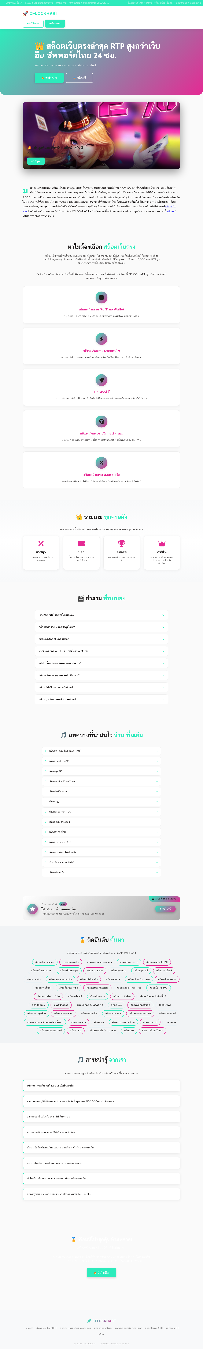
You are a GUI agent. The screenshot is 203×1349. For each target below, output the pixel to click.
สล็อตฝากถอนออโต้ (140, 1013)
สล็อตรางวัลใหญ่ (103, 1328)
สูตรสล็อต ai (38, 1005)
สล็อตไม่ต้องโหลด (140, 1005)
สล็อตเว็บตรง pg (69, 970)
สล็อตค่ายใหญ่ (164, 970)
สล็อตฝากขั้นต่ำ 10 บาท (103, 1030)
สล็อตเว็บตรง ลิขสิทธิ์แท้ (153, 996)
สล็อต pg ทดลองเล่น (60, 979)
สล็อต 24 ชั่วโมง (122, 996)
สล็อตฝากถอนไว (167, 979)
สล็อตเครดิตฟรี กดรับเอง (128, 1328)
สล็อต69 (129, 1030)
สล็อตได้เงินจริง (89, 979)
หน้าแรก (28, 1328)
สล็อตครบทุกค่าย (36, 1013)
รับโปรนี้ (166, 909)
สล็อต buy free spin (139, 979)
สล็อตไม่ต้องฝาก (129, 962)
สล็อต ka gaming (44, 962)
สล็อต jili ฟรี (141, 970)
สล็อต (170, 211)
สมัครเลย (55, 23)
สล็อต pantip (34, 979)
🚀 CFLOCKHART (40, 13)
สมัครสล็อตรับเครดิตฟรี (90, 1005)
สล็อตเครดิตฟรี (167, 1013)
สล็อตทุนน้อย (118, 970)
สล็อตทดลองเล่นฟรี (51, 1030)
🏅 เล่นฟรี (79, 78)
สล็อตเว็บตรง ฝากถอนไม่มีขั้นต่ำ (45, 1022)
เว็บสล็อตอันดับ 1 (68, 987)
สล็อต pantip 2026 (157, 962)
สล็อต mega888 (63, 1013)
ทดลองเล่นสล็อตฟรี (97, 987)
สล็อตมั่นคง (164, 1005)
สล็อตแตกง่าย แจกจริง (99, 962)
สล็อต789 (75, 1030)
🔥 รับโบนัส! (49, 78)
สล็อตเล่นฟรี (75, 996)
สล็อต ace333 (113, 1013)
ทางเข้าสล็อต (61, 1005)
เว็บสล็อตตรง (97, 996)
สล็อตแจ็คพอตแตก (41, 970)
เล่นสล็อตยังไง (71, 962)
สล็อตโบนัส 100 (159, 987)
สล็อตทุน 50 (172, 1328)
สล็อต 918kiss (95, 970)
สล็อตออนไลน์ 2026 (48, 996)
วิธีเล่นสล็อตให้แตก (152, 1030)
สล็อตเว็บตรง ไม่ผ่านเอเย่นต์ (75, 1328)
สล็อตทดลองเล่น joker (129, 987)
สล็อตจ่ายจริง (78, 1022)
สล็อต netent (150, 1022)
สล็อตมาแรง (113, 979)
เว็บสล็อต (171, 1022)
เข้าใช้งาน (33, 23)
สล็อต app (116, 1005)
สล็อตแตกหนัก (89, 1013)
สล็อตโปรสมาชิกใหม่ (123, 1022)
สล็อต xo (99, 1022)
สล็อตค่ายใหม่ (43, 987)
